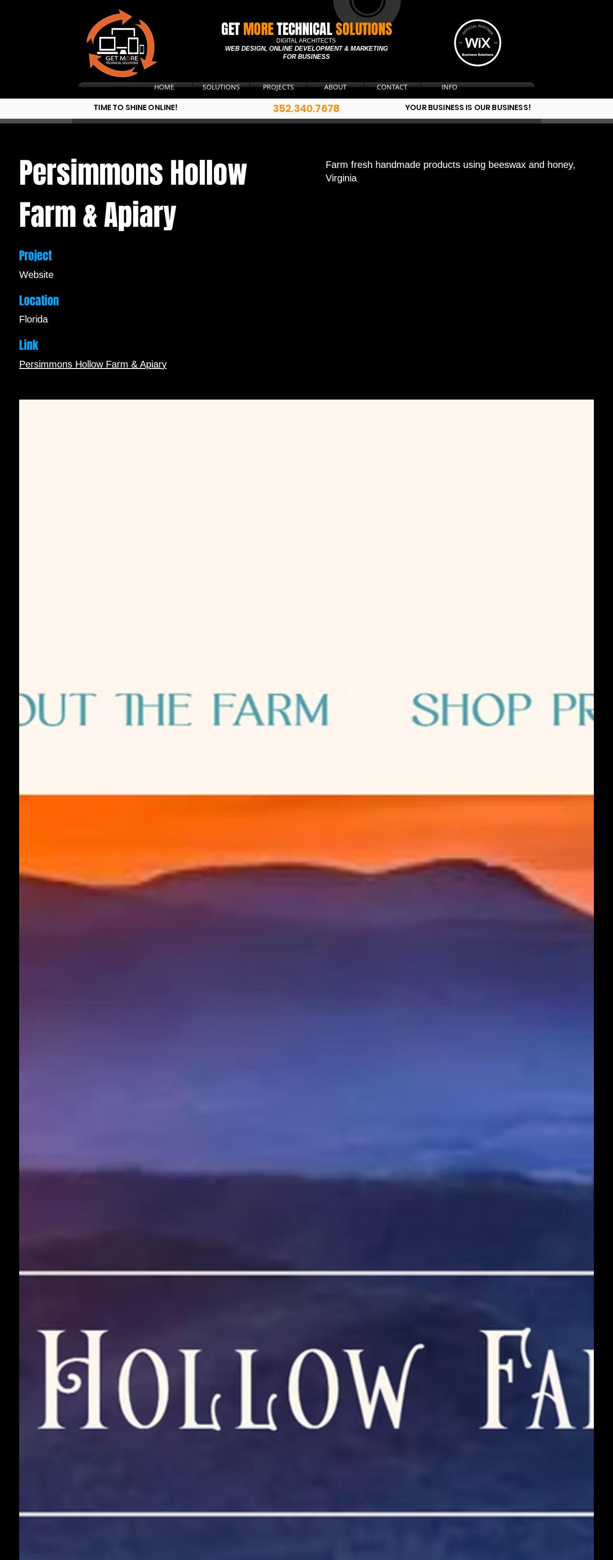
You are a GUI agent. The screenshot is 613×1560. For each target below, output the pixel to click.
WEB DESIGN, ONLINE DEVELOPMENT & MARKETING (306, 48)
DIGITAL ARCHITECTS (306, 40)
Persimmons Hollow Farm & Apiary (93, 364)
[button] (392, 87)
